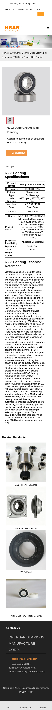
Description (10, 166)
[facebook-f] (17, 19)
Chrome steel (32, 192)
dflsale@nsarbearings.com (22, 4)
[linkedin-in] (24, 19)
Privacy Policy (26, 692)
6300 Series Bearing (19, 53)
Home (5, 53)
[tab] (10, 166)
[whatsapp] (31, 19)
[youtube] (38, 19)
